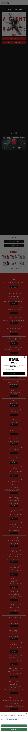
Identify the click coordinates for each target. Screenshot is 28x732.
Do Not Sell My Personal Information (14, 722)
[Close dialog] (25, 357)
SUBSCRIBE (14, 373)
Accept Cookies (14, 729)
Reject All (14, 725)
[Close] (26, 713)
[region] (14, 722)
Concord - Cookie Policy (13, 719)
